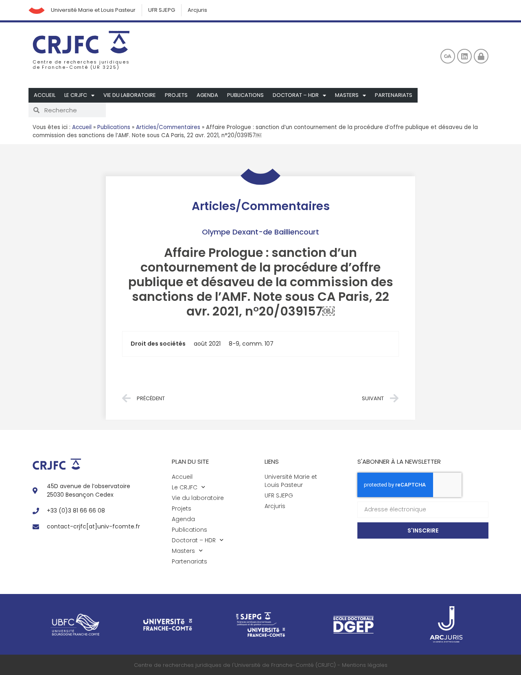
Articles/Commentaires (168, 127)
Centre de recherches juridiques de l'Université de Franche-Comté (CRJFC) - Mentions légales (260, 665)
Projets (176, 95)
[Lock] (481, 56)
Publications (245, 95)
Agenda (207, 95)
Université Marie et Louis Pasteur (93, 10)
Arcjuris (197, 10)
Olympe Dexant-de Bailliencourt (260, 232)
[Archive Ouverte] (447, 56)
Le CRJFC (75, 95)
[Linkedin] (464, 56)
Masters (347, 95)
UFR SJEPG (161, 10)
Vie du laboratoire (129, 95)
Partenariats (393, 95)
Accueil (44, 95)
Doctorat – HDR (296, 95)
